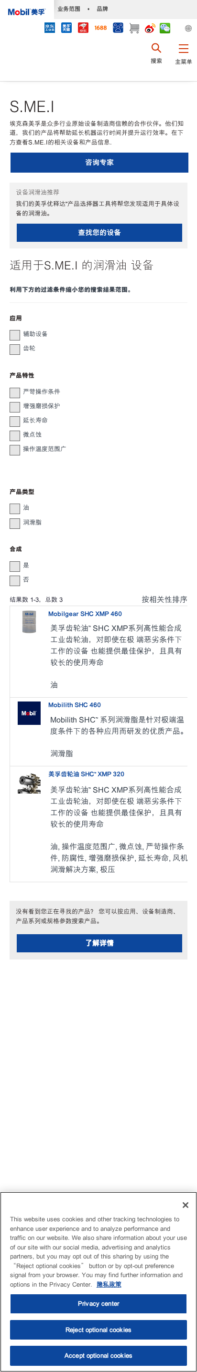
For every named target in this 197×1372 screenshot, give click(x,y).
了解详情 (99, 943)
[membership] (117, 28)
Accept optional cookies (98, 1355)
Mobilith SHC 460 (74, 705)
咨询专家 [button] (99, 162)
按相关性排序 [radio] (164, 599)
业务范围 (68, 9)
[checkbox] (15, 335)
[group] (94, 334)
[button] (183, 59)
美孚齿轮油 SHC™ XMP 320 (86, 774)
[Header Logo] (27, 9)
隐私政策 (109, 1284)
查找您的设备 (99, 232)
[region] (98, 1282)
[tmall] (66, 28)
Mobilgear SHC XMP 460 (85, 614)
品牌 (102, 9)
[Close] (185, 1205)
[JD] (83, 28)
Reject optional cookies (98, 1329)
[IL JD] (49, 28)
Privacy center (98, 1303)
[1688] (100, 28)
